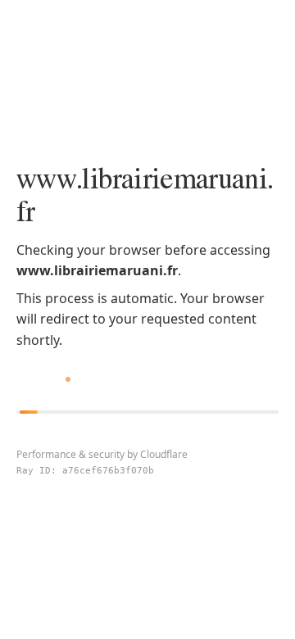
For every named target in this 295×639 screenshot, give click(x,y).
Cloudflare (164, 454)
